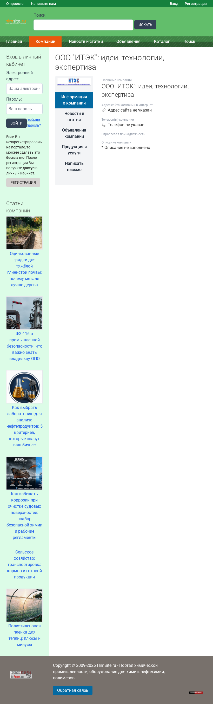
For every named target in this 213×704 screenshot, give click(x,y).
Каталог (162, 41)
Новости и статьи (86, 41)
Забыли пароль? (34, 122)
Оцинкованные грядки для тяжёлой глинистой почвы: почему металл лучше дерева (24, 269)
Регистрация (196, 4)
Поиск (189, 41)
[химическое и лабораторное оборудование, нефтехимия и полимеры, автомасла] (15, 22)
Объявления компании (74, 133)
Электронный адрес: (19, 75)
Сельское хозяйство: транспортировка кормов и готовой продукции (24, 564)
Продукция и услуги (74, 149)
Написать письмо (74, 166)
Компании (45, 41)
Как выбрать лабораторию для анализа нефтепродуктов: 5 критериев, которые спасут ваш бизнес (24, 426)
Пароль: (14, 99)
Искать (145, 25)
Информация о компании (74, 100)
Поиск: (40, 15)
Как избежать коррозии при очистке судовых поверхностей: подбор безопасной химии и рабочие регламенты (24, 515)
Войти (16, 123)
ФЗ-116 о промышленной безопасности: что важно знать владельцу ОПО (24, 346)
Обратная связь (72, 690)
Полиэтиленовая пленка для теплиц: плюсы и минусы (24, 635)
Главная (14, 41)
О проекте (15, 4)
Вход (174, 4)
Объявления (128, 41)
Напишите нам (43, 4)
